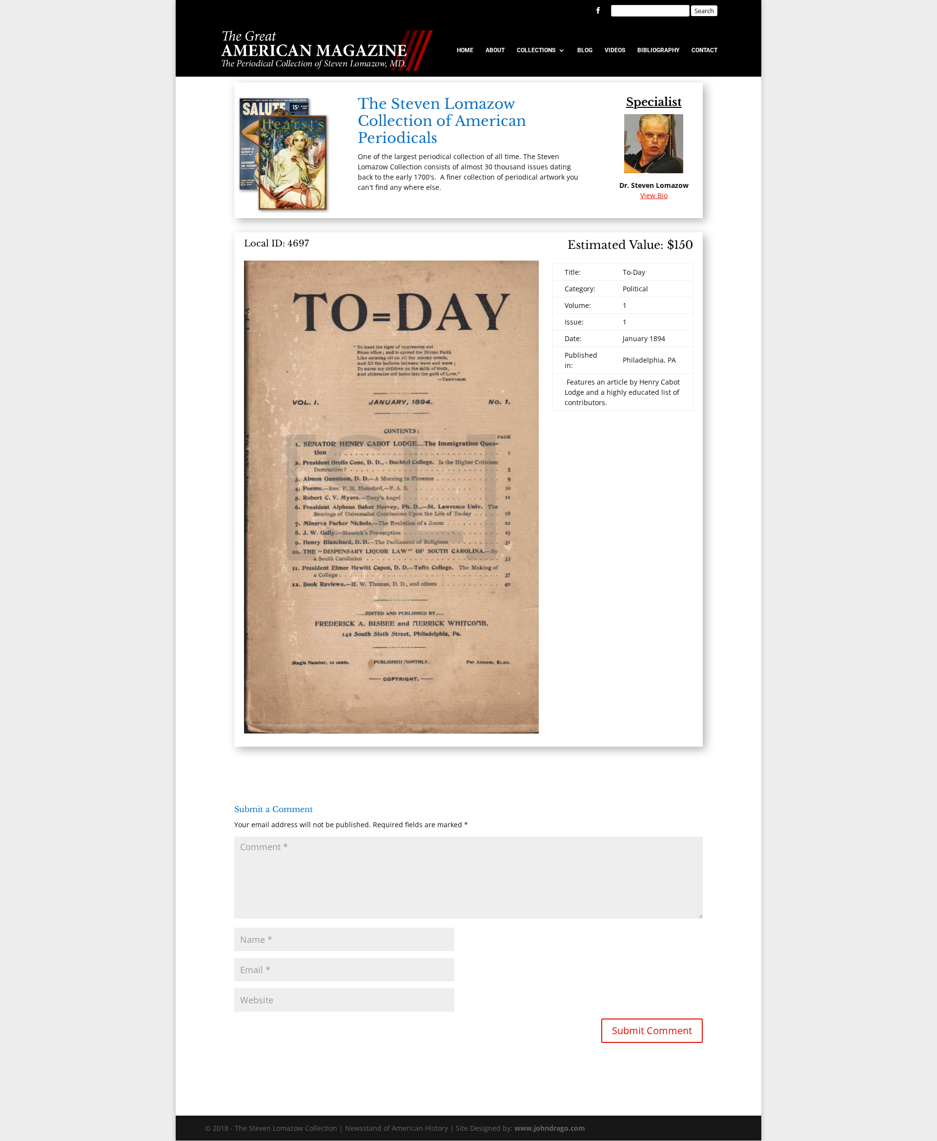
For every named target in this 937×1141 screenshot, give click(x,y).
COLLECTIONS (536, 50)
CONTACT (704, 50)
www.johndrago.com (549, 1128)
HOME (465, 50)
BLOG (584, 50)
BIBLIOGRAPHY (658, 50)
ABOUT (495, 50)
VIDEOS (615, 50)
